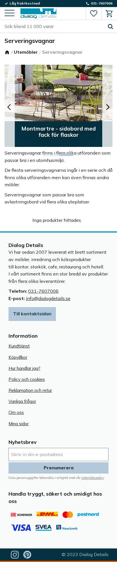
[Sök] (110, 26)
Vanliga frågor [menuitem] (22, 401)
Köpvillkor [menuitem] (18, 357)
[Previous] (10, 107)
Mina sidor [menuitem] (19, 423)
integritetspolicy (93, 478)
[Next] (107, 107)
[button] (9, 13)
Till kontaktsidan (32, 313)
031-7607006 (43, 291)
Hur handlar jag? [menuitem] (24, 368)
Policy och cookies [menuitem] (27, 379)
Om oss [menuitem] (16, 412)
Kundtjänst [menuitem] (19, 346)
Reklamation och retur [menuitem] (30, 390)
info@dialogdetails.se (48, 298)
